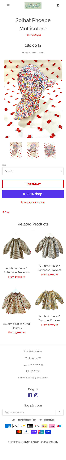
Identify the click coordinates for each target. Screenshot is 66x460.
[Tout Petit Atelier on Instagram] (36, 396)
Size (4, 165)
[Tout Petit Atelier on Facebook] (30, 396)
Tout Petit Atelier (31, 442)
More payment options (33, 202)
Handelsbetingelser (27, 420)
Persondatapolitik (46, 420)
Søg (13, 420)
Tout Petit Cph (33, 35)
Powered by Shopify (49, 442)
